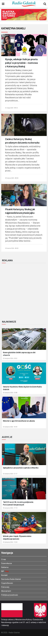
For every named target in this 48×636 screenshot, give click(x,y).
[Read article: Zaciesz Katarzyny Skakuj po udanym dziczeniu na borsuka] (24, 126)
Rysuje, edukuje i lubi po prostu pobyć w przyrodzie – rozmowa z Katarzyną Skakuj (21, 63)
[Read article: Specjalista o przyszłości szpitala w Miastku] (24, 456)
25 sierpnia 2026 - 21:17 (10, 473)
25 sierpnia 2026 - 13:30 (10, 542)
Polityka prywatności (9, 595)
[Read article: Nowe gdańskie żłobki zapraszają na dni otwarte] (24, 340)
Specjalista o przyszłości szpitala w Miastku (20, 468)
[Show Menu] (3, 4)
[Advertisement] (24, 291)
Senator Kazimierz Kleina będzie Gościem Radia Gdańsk (22, 388)
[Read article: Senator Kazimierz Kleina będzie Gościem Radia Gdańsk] (24, 375)
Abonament (6, 591)
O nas (3, 559)
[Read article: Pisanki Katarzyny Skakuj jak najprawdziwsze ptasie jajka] (24, 196)
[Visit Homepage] (24, 3)
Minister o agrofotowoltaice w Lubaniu (19, 421)
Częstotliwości (7, 583)
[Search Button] (45, 4)
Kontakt (4, 575)
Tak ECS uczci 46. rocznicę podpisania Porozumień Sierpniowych (18, 503)
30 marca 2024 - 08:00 (11, 248)
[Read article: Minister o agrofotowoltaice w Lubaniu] (24, 409)
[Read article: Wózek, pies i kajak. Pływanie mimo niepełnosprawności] (24, 524)
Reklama (4, 567)
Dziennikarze (6, 563)
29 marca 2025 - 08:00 (11, 178)
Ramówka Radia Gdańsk (11, 579)
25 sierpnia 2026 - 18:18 (10, 427)
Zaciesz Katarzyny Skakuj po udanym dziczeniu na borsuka (22, 140)
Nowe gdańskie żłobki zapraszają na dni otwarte (19, 353)
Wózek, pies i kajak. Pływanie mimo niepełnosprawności (17, 537)
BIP (2, 571)
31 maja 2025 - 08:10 (11, 108)
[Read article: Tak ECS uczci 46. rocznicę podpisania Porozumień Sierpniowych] (24, 490)
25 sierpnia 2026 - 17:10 (10, 508)
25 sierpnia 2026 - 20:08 (10, 392)
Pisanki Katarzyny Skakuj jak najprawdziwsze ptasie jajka (20, 211)
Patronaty (5, 587)
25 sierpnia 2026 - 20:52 (10, 358)
